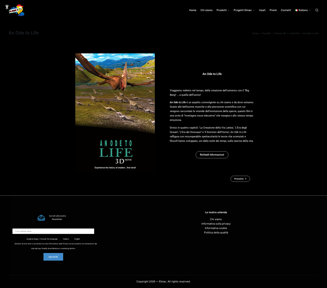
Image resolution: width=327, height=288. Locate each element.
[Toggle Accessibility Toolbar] (7, 7)
